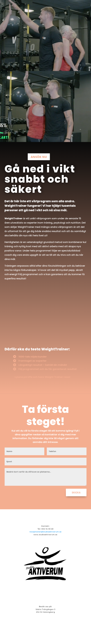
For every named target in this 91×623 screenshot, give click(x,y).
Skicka (76, 492)
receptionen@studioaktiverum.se (45, 532)
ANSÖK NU (39, 157)
